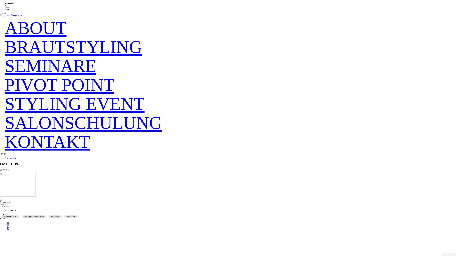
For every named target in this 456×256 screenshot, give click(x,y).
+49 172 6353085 (10, 216)
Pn (8, 227)
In (8, 223)
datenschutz (71, 216)
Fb (8, 225)
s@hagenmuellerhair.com (34, 216)
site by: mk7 (449, 254)
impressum (55, 216)
